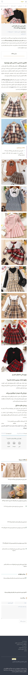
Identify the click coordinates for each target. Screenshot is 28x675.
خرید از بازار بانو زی (23, 647)
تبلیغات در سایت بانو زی (22, 644)
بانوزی (12, 87)
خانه (25, 6)
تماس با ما (24, 646)
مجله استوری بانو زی (22, 649)
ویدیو (25, 651)
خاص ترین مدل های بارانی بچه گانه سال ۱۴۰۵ (14, 151)
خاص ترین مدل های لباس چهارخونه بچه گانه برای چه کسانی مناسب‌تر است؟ (14, 409)
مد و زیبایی (20, 6)
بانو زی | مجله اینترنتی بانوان (21, 643)
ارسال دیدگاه (23, 621)
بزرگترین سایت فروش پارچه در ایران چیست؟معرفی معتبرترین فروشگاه (14, 427)
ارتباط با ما (24, 641)
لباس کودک (10, 32)
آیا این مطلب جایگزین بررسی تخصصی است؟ (17, 421)
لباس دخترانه (13, 6)
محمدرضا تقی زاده (20, 433)
